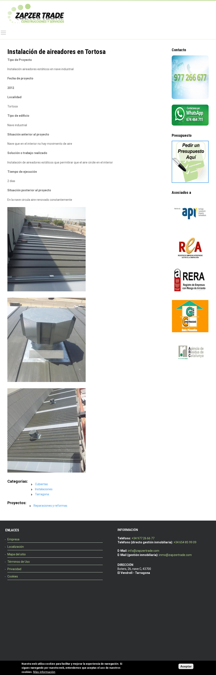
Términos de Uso (18, 561)
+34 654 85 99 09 (185, 542)
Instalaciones (44, 489)
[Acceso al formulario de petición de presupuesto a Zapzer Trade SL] (190, 181)
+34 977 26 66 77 (143, 538)
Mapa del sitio (16, 554)
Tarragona (42, 494)
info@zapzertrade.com (143, 550)
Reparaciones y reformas (50, 505)
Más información (44, 672)
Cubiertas (41, 484)
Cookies (12, 576)
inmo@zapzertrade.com (175, 555)
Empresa (13, 539)
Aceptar (186, 666)
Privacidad (14, 569)
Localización (15, 546)
